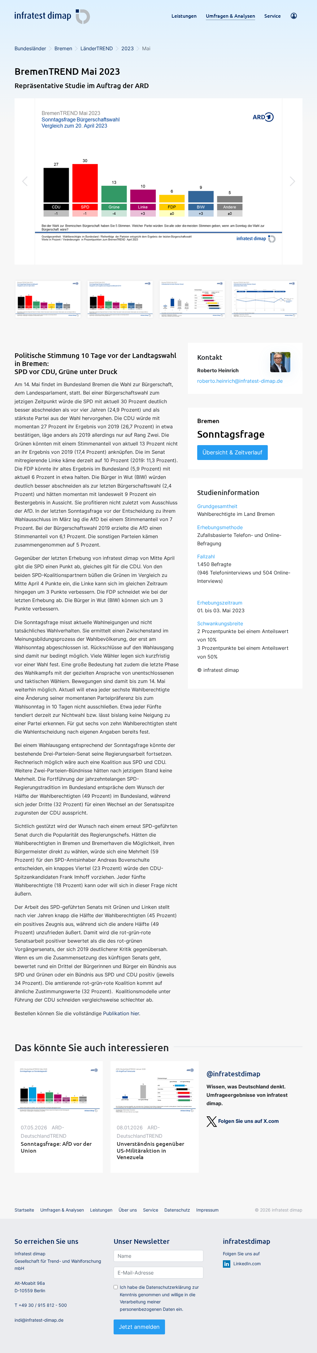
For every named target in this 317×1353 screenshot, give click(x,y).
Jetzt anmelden (139, 1327)
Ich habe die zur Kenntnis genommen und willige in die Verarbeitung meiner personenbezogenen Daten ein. (159, 1298)
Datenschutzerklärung (168, 1287)
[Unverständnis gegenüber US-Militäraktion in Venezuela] (155, 1090)
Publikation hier (121, 1013)
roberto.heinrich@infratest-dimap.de (240, 381)
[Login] (293, 15)
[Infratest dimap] (52, 14)
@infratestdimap (233, 1073)
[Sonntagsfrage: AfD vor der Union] (59, 1090)
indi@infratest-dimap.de (39, 1320)
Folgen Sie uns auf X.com (248, 1121)
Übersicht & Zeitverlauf (232, 452)
